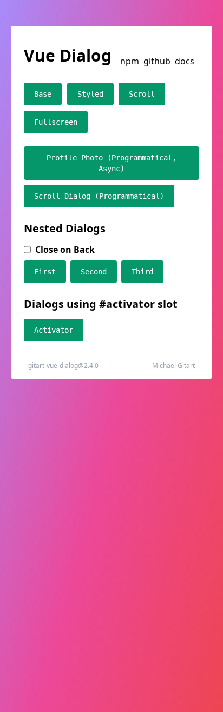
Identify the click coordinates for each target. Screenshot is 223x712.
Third (142, 271)
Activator (53, 330)
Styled (90, 94)
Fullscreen (55, 122)
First (45, 271)
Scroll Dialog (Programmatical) (99, 196)
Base (42, 94)
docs (184, 61)
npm (129, 61)
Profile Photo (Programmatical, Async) (111, 163)
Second (94, 271)
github (156, 61)
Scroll (142, 94)
